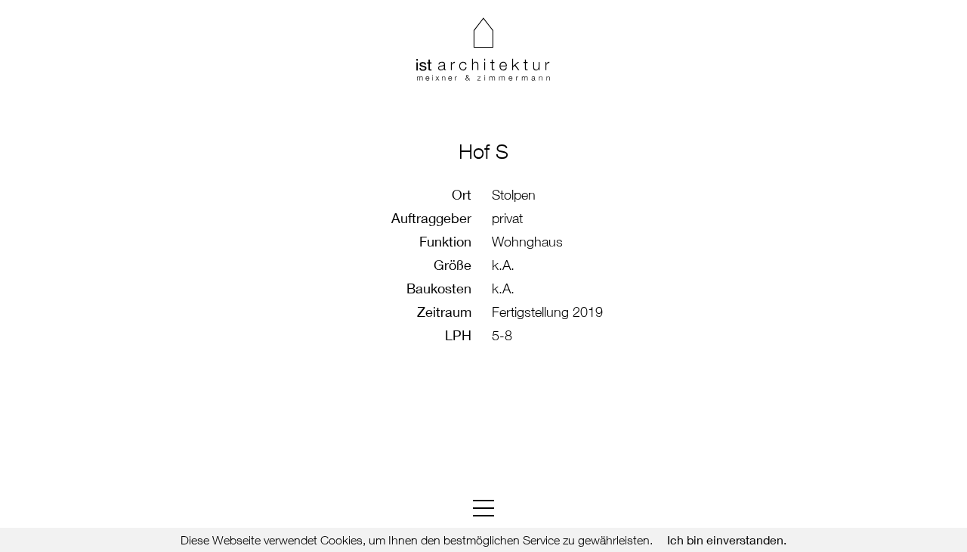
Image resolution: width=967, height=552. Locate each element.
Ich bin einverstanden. (726, 540)
